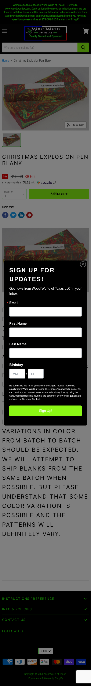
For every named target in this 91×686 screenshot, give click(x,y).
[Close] (82, 264)
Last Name (17, 344)
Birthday (16, 364)
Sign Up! (45, 411)
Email (13, 302)
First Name (18, 323)
